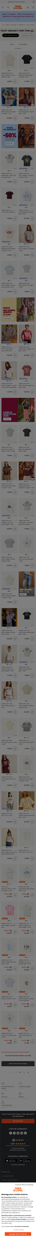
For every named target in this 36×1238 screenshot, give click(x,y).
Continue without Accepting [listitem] (24, 1185)
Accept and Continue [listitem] (18, 1234)
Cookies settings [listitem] (18, 1230)
